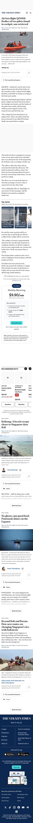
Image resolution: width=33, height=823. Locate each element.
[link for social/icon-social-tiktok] (9, 807)
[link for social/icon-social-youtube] (23, 807)
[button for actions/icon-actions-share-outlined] (29, 73)
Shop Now (8, 404)
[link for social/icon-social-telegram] (27, 807)
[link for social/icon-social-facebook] (18, 807)
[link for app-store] (9, 754)
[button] (27, 13)
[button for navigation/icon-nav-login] (27, 13)
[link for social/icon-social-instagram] (14, 807)
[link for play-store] (23, 754)
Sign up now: (5, 28)
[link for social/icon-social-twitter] (5, 807)
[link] (10, 13)
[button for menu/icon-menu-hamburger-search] (30, 12)
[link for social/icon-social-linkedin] (16, 811)
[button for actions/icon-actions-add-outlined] (20, 470)
